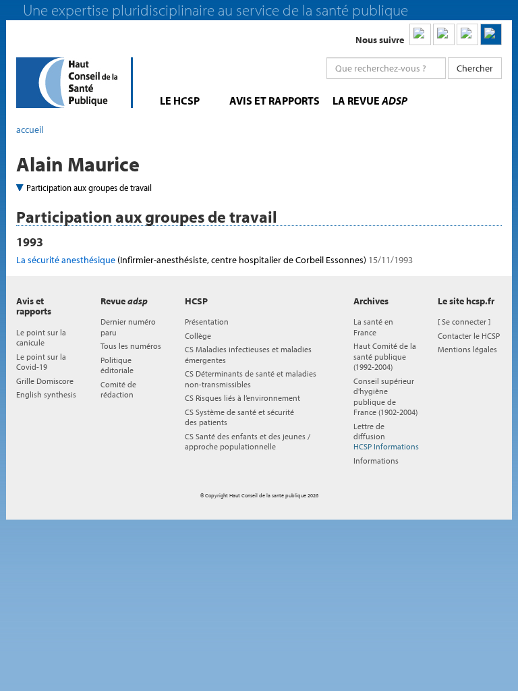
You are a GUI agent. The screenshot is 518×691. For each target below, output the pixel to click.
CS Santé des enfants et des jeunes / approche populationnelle (247, 441)
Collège (198, 336)
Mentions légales (467, 349)
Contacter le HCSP (469, 336)
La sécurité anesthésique (214, 260)
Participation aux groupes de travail (89, 188)
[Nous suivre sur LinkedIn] (420, 34)
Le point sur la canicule (41, 337)
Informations (376, 460)
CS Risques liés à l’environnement (242, 398)
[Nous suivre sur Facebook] (467, 34)
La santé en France (373, 326)
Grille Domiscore (45, 381)
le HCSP (180, 100)
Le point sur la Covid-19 (41, 362)
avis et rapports (274, 100)
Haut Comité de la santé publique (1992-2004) (384, 356)
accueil (29, 129)
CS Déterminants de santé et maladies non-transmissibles (250, 378)
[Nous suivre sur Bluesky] (444, 34)
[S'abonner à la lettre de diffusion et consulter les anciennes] (491, 34)
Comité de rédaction (118, 389)
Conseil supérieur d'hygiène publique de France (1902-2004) (385, 396)
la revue (370, 100)
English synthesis (46, 394)
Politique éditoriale (117, 365)
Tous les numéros (130, 346)
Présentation (207, 321)
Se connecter (464, 321)
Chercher (475, 68)
